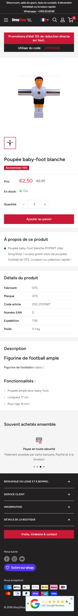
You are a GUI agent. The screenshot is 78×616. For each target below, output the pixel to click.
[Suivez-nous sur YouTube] (22, 559)
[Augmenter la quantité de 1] (45, 204)
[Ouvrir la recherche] (55, 20)
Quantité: (10, 204)
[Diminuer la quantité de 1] (23, 204)
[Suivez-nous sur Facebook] (7, 559)
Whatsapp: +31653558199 (39, 11)
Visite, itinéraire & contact (39, 534)
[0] (70, 19)
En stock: (10, 191)
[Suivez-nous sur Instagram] (14, 559)
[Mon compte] (63, 20)
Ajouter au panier (39, 219)
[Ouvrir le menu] (6, 20)
